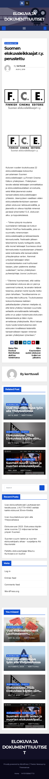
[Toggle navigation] (24, 28)
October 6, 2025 (16, 667)
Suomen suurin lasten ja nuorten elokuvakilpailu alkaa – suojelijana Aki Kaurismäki (23, 541)
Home (17, 773)
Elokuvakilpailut (13, 459)
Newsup (40, 764)
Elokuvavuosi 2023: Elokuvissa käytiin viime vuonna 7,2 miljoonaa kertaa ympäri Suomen (23, 529)
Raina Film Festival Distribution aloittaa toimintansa (14, 353)
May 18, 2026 (14, 638)
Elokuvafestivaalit (14, 627)
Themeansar (24, 767)
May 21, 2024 (14, 695)
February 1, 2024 (16, 724)
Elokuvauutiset (11, 43)
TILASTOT (24, 432)
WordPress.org (12, 591)
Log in (7, 571)
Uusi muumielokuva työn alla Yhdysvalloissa (24, 409)
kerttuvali (21, 66)
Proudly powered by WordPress (16, 764)
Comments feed (12, 584)
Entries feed (10, 578)
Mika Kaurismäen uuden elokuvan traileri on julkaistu (33, 353)
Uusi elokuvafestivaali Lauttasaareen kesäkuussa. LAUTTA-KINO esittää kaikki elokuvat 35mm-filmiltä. (22, 508)
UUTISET (24, 404)
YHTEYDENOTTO (27, 773)
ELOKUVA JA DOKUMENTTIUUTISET (24, 747)
